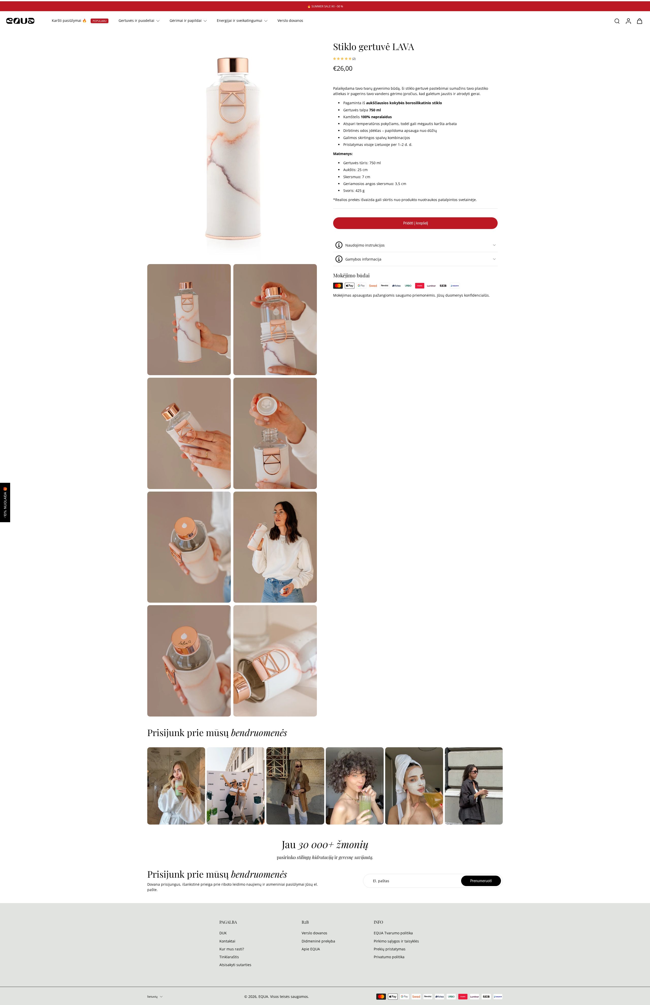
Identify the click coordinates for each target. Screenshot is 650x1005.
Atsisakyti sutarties (235, 964)
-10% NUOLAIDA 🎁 (5, 502)
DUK (223, 933)
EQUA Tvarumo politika (393, 933)
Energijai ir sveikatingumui (239, 20)
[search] (617, 21)
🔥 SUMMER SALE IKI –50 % (325, 6)
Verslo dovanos (290, 20)
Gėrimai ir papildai (186, 20)
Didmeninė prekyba (318, 941)
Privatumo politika (389, 956)
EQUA (263, 996)
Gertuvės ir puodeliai (136, 20)
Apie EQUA (311, 949)
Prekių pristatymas (389, 949)
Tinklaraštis (229, 956)
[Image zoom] (232, 148)
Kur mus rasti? (231, 949)
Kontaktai (227, 941)
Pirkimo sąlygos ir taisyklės (396, 941)
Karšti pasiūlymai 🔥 (69, 20)
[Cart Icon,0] (639, 20)
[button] (415, 223)
